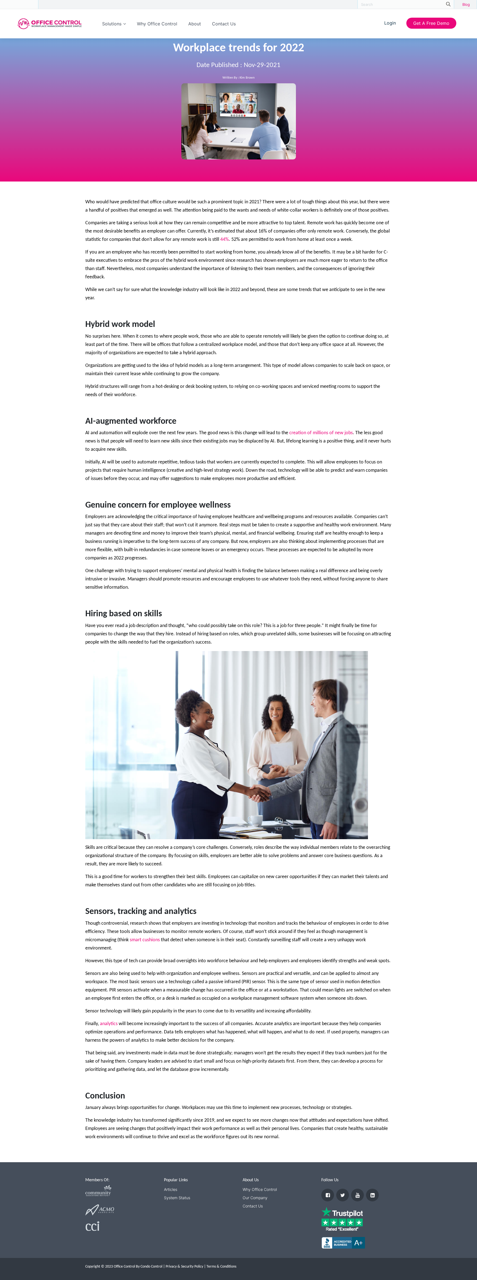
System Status (177, 1197)
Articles (170, 1189)
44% (224, 239)
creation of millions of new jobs (321, 433)
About (194, 23)
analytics (109, 1023)
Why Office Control (157, 23)
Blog (466, 4)
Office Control (19, 4)
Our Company (255, 1197)
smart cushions (145, 940)
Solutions (111, 23)
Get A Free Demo (431, 23)
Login (390, 23)
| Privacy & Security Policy (183, 1267)
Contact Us (224, 23)
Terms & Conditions (221, 1267)
